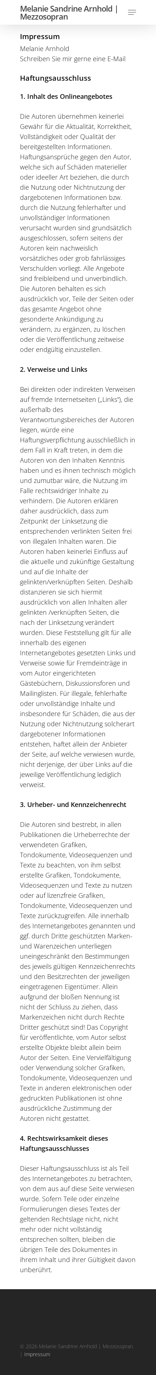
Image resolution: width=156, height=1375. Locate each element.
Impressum (37, 1354)
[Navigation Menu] (132, 12)
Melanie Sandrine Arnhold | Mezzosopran (69, 12)
